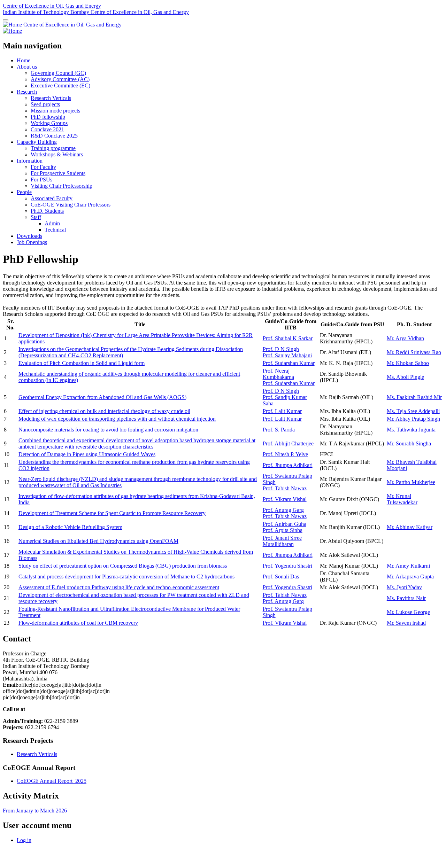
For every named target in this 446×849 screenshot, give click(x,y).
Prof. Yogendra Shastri (287, 566)
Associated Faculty (51, 198)
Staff (36, 217)
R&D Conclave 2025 (54, 136)
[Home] (13, 25)
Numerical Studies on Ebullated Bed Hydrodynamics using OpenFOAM (98, 541)
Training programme (53, 148)
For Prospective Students (58, 173)
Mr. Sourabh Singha (409, 443)
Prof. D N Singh (281, 349)
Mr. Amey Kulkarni (408, 566)
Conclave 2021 (47, 129)
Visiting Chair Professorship (61, 186)
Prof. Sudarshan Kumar (289, 363)
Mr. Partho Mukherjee (411, 482)
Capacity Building (37, 142)
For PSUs (41, 179)
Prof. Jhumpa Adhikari (288, 465)
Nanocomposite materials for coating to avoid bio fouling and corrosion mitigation (108, 430)
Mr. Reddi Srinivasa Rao (414, 352)
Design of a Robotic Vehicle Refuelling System (70, 527)
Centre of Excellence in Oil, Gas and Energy (52, 6)
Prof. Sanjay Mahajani (287, 355)
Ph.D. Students (47, 211)
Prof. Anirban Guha (284, 524)
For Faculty (43, 167)
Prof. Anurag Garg (283, 510)
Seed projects (45, 104)
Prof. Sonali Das (281, 576)
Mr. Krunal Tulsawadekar (402, 499)
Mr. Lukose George (408, 612)
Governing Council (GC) (58, 73)
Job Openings (32, 242)
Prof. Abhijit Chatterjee (288, 443)
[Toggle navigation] (5, 20)
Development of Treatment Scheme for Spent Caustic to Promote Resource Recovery (112, 513)
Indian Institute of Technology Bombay (47, 12)
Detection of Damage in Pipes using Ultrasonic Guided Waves (86, 454)
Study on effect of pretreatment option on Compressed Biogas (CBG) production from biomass (122, 566)
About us (27, 67)
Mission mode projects (55, 111)
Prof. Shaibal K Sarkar (288, 338)
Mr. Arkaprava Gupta (410, 576)
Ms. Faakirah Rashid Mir (414, 397)
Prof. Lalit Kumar (282, 411)
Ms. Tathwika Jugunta (411, 430)
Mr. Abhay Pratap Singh (413, 419)
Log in (24, 840)
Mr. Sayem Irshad (406, 623)
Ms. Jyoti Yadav (404, 587)
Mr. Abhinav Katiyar (409, 527)
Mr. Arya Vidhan (405, 338)
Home (23, 60)
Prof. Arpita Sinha (282, 530)
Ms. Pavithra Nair (406, 598)
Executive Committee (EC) (60, 85)
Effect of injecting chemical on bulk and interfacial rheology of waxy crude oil (104, 411)
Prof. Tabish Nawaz (285, 488)
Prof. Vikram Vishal (285, 499)
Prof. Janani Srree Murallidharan (282, 541)
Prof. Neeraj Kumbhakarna (278, 374)
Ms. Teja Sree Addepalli (413, 411)
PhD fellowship (48, 117)
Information (30, 161)
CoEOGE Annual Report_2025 (51, 781)
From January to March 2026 (35, 810)
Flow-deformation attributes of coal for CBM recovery (78, 623)
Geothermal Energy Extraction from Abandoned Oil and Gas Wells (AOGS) (102, 397)
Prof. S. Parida (279, 430)
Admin (52, 223)
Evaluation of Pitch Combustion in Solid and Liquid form (81, 363)
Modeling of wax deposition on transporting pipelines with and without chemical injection (117, 419)
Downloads (29, 236)
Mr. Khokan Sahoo (408, 363)
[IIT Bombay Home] (12, 31)
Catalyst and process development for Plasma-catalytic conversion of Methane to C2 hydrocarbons (126, 576)
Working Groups (49, 123)
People (24, 192)
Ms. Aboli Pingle (405, 377)
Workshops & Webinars (57, 154)
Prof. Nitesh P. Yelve (285, 454)
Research (27, 92)
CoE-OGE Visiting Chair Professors (70, 205)
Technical (55, 230)
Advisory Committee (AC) (60, 79)
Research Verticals (51, 98)
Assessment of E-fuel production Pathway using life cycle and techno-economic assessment (118, 587)
